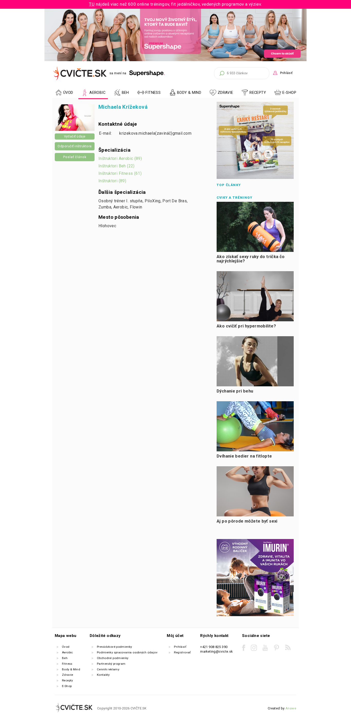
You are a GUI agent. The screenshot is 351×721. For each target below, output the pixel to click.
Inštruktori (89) (112, 180)
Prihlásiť (286, 73)
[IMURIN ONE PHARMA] (255, 615)
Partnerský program (111, 663)
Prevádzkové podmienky (114, 647)
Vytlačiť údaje (75, 136)
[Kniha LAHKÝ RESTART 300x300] (255, 178)
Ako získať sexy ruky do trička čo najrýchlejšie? (251, 259)
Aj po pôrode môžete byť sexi (247, 521)
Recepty (67, 680)
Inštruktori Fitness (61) (120, 173)
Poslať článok (74, 157)
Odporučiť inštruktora (75, 146)
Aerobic (67, 652)
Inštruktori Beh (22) (116, 165)
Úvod (66, 647)
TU (92, 4)
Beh (65, 658)
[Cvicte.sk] (80, 73)
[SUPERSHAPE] (147, 73)
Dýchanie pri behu (235, 391)
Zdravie (67, 675)
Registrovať (182, 652)
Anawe (290, 708)
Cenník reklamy (108, 669)
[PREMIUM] (175, 60)
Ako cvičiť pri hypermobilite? (246, 326)
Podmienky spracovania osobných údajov (127, 652)
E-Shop (289, 92)
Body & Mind (71, 669)
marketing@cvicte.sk (216, 651)
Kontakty (103, 675)
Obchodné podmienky (112, 658)
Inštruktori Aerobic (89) (120, 158)
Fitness (67, 663)
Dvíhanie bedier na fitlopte (244, 456)
